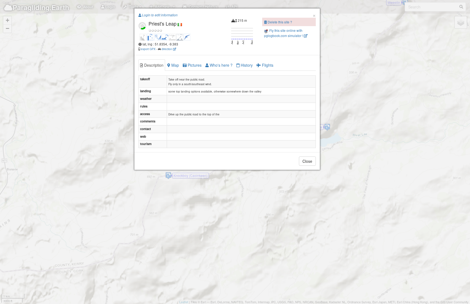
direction (167, 49)
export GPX (148, 49)
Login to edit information (159, 15)
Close (307, 161)
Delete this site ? (279, 22)
